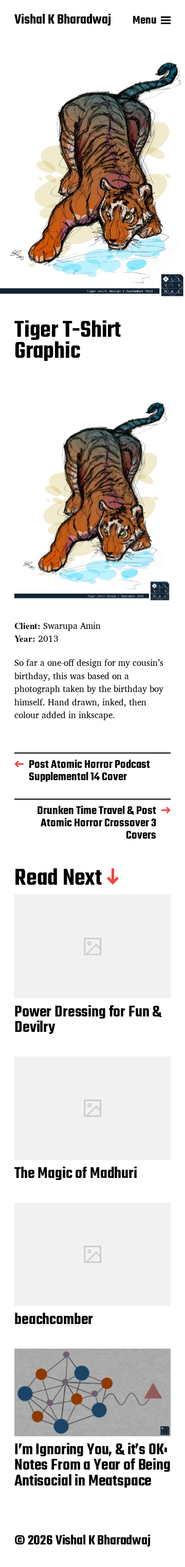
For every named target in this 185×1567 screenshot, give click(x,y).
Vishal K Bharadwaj (62, 20)
